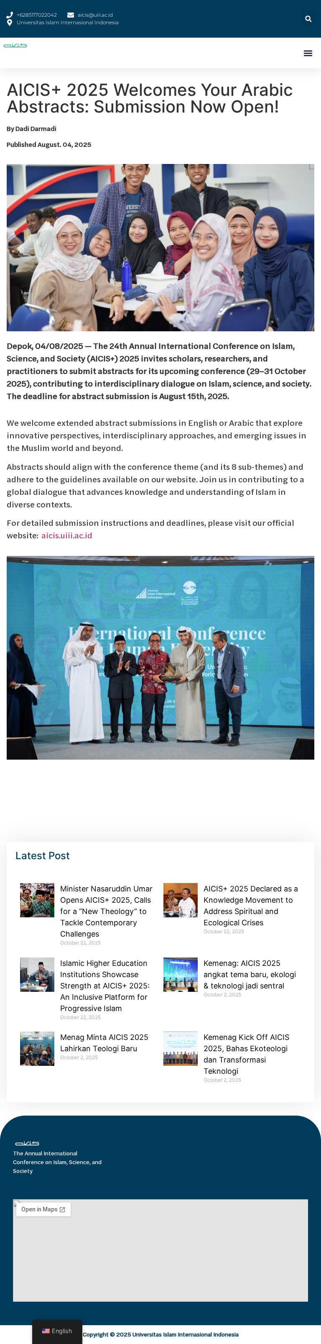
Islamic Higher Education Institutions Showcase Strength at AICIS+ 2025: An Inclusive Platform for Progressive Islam (105, 986)
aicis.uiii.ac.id (66, 535)
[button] (308, 19)
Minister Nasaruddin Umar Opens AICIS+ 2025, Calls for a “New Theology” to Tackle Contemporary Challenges (106, 911)
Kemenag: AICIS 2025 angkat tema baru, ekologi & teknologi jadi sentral (250, 974)
